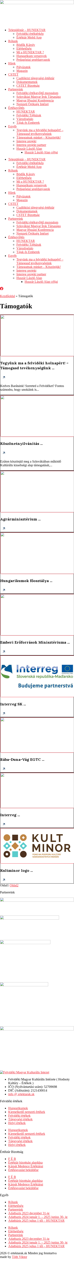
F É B (12, 1159)
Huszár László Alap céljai (41, 152)
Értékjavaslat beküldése (23, 1170)
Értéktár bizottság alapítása (25, 1162)
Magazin (22, 70)
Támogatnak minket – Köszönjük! (38, 137)
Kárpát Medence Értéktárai (25, 1166)
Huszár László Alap (29, 148)
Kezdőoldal (7, 296)
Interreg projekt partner (31, 145)
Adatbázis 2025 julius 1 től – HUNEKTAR (36, 1220)
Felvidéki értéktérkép (30, 33)
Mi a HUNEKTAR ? (30, 52)
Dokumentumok (27, 82)
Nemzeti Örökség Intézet (32, 104)
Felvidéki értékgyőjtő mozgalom (37, 93)
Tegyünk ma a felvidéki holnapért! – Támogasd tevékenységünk (39, 132)
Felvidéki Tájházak (28, 115)
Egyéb (12, 126)
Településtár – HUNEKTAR (27, 30)
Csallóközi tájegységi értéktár (35, 78)
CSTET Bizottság (28, 85)
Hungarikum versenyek (31, 56)
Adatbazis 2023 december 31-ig (28, 1213)
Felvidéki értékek (19, 1115)
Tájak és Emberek (28, 122)
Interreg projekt (26, 141)
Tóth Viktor (19, 1257)
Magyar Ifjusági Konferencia (35, 100)
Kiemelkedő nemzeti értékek (26, 1112)
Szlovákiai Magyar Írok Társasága (38, 96)
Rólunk (13, 41)
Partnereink (15, 89)
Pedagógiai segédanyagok (33, 59)
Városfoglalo (24, 119)
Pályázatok (23, 67)
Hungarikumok (18, 1108)
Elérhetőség (24, 48)
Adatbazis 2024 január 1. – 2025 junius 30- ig (37, 1217)
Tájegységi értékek (20, 1119)
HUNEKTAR (25, 111)
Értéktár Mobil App (29, 37)
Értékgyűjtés (16, 108)
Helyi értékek (17, 1123)
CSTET (13, 74)
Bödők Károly (25, 45)
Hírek (12, 63)
